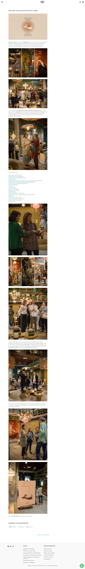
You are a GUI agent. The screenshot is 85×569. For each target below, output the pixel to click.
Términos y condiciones (29, 550)
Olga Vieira (10, 196)
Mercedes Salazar (12, 191)
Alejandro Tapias (12, 176)
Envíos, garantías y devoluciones (31, 553)
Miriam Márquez (12, 193)
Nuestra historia (48, 550)
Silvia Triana (11, 197)
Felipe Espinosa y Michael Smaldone (16, 182)
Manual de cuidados (49, 553)
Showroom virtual (48, 557)
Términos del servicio (28, 560)
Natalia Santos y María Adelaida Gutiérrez (17, 194)
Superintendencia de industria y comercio (31, 557)
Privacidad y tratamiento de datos (32, 555)
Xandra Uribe (11, 200)
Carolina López (11, 179)
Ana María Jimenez (12, 177)
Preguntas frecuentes (28, 548)
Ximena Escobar (12, 201)
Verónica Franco (12, 198)
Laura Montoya (11, 187)
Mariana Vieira (11, 190)
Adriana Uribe (11, 175)
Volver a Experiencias (43, 534)
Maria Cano (11, 189)
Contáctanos (47, 559)
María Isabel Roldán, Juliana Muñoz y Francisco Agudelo (21, 180)
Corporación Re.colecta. (31, 347)
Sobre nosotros (48, 548)
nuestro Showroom (24, 343)
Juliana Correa (11, 186)
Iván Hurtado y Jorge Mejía (14, 183)
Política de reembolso (29, 562)
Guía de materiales (49, 555)
